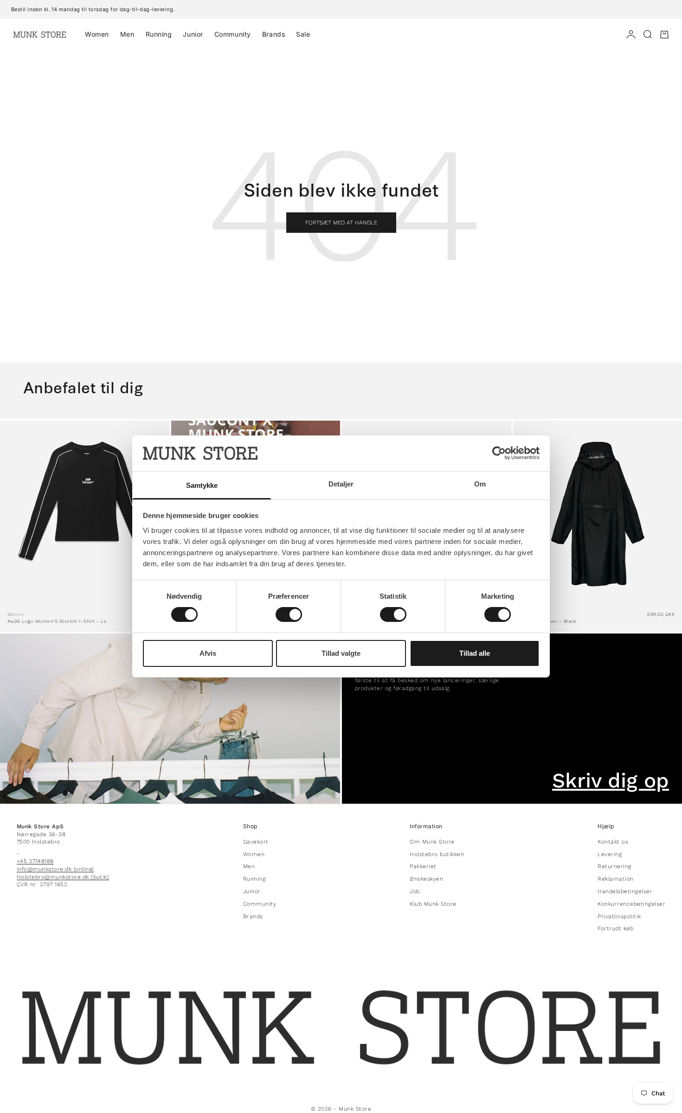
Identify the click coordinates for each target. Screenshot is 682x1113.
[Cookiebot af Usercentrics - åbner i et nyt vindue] (499, 453)
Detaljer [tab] (341, 484)
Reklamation (615, 879)
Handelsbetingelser (625, 891)
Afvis (207, 653)
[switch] (289, 614)
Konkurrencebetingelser (631, 904)
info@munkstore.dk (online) (55, 869)
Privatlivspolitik (619, 916)
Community (232, 34)
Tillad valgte (341, 653)
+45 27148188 (35, 861)
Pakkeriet (423, 866)
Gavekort (256, 841)
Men (127, 34)
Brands (273, 34)
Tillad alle (474, 653)
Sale (303, 34)
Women (97, 34)
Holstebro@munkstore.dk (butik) (63, 877)
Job (414, 891)
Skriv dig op (610, 780)
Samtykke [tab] (202, 485)
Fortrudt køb (615, 928)
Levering (610, 854)
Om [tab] (480, 484)
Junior (193, 34)
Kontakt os (613, 841)
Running (159, 34)
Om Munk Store (432, 841)
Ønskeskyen (426, 879)
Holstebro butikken (437, 854)
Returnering (614, 866)
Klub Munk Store (433, 904)
